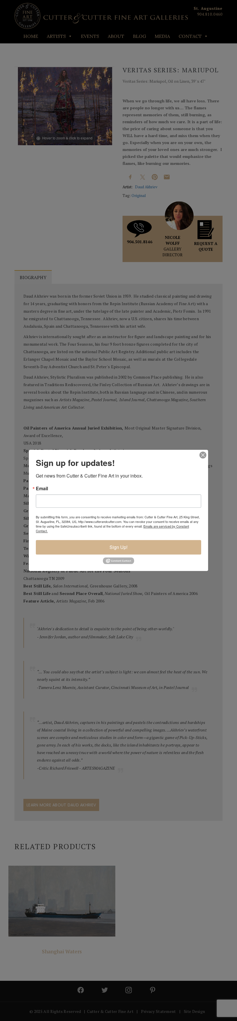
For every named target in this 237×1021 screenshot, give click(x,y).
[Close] (202, 454)
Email (42, 488)
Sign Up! (118, 547)
